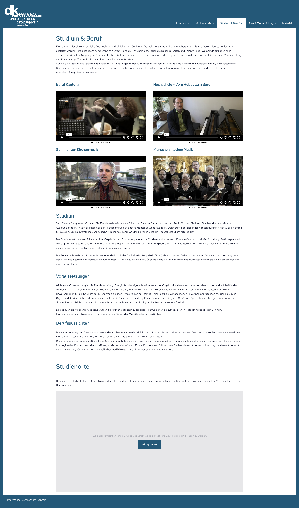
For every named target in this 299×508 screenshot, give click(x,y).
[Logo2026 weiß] (24, 3)
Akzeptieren (149, 444)
